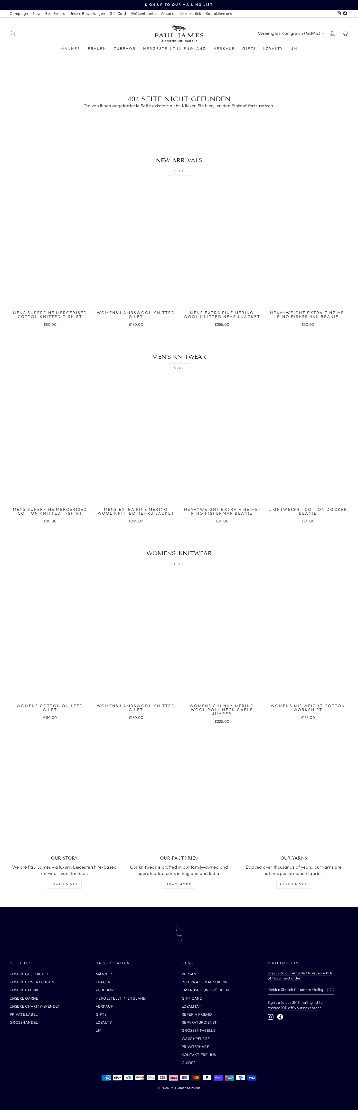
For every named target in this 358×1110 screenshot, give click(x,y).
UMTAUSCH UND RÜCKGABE (207, 990)
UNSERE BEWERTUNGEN (32, 982)
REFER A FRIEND (197, 1014)
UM (294, 48)
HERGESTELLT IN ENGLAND (174, 48)
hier (209, 105)
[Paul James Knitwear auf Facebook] (280, 1017)
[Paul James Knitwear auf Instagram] (270, 1017)
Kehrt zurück (190, 13)
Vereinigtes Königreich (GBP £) (289, 33)
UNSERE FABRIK (24, 990)
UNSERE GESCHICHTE (30, 974)
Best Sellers (55, 13)
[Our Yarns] (293, 810)
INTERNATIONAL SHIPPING (206, 982)
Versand (167, 13)
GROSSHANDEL (24, 1022)
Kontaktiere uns (219, 13)
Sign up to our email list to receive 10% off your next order (300, 975)
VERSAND (190, 974)
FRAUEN (97, 48)
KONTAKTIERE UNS (199, 1054)
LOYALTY (273, 48)
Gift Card (118, 13)
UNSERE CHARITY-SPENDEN (35, 1006)
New (36, 13)
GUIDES (189, 1062)
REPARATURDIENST (199, 1022)
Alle (179, 171)
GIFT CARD (192, 998)
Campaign (19, 13)
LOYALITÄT (191, 1006)
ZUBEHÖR (125, 48)
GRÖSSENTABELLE (199, 1030)
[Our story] (64, 810)
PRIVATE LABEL (24, 1014)
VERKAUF (224, 48)
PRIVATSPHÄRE (195, 1046)
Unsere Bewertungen (87, 13)
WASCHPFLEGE (196, 1038)
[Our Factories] (179, 810)
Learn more (64, 884)
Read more (179, 884)
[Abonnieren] (330, 990)
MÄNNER (71, 48)
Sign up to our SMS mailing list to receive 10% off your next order (295, 1005)
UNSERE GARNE (24, 998)
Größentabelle (143, 13)
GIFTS (249, 48)
